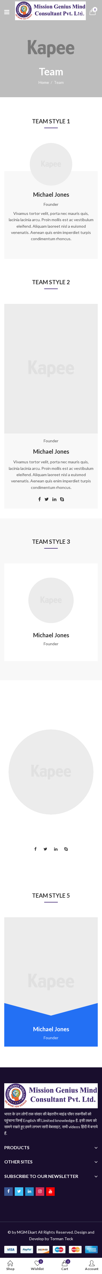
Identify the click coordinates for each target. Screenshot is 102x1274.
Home (44, 82)
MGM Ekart (27, 1232)
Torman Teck (61, 1238)
